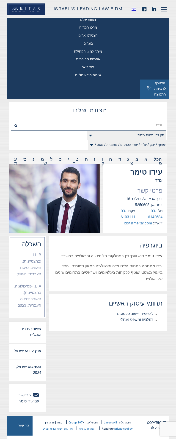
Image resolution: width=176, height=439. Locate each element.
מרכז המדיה (88, 27)
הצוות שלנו (88, 19)
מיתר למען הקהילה (88, 51)
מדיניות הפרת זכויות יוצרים (57, 429)
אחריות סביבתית (88, 59)
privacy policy (123, 429)
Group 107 (75, 422)
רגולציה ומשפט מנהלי (136, 320)
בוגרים (88, 43)
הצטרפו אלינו (88, 35)
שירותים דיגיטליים (88, 75)
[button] (135, 9)
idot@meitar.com (138, 223)
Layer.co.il (110, 422)
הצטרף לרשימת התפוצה (160, 89)
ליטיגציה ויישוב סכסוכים (135, 314)
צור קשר (88, 67)
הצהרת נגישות (87, 429)
